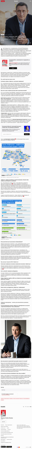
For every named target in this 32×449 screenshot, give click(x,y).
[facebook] (25, 407)
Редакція (2, 435)
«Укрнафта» (11, 398)
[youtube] (31, 407)
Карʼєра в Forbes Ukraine (4, 426)
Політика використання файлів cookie (7, 432)
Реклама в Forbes (9, 439)
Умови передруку (3, 429)
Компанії (6, 34)
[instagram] (27, 407)
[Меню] (30, 1)
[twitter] (23, 407)
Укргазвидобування (26, 398)
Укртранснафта (6, 398)
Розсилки (9, 429)
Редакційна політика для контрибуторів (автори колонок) (7, 437)
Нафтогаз (2, 398)
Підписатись (27, 134)
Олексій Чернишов (16, 398)
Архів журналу (3, 439)
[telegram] (29, 407)
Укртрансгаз (21, 398)
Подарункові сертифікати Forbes (6, 442)
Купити (3, 421)
